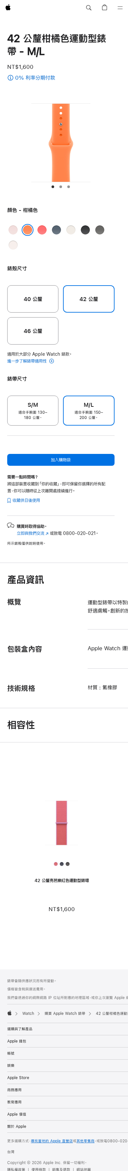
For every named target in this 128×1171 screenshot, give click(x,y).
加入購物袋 (61, 460)
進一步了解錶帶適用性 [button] (27, 361)
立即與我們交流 (33, 533)
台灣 (10, 1152)
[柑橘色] (27, 230)
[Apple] (9, 1013)
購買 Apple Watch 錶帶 (65, 1014)
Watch (28, 1014)
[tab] (53, 186)
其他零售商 (85, 1141)
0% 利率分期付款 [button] (49, 78)
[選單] (120, 8)
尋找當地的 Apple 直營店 (52, 1141)
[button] (88, 8)
